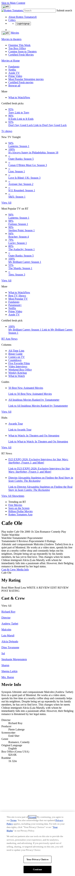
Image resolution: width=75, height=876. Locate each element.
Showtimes (18, 495)
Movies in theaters (11, 39)
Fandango (13, 66)
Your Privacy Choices (37, 859)
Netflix (12, 69)
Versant (32, 817)
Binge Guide (15, 353)
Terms (13, 820)
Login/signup (23, 23)
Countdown (14, 360)
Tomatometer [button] (8, 541)
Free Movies (15, 505)
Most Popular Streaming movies (26, 79)
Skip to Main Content (13, 2)
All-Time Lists (16, 350)
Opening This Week (19, 45)
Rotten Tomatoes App (20, 514)
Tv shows (6, 131)
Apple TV (14, 72)
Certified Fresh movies (20, 82)
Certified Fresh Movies (21, 54)
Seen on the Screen (18, 508)
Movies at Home (10, 60)
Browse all (14, 85)
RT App (6, 338)
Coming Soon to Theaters (22, 51)
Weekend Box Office (20, 369)
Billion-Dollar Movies (20, 511)
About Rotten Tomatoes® (22, 16)
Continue (37, 869)
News (14, 338)
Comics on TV (16, 356)
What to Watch (19, 97)
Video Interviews (17, 366)
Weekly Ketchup (17, 372)
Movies (15, 32)
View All (6, 202)
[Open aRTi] (5, 6)
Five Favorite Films (19, 363)
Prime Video (15, 76)
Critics (12, 20)
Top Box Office (17, 48)
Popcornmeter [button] (36, 541)
